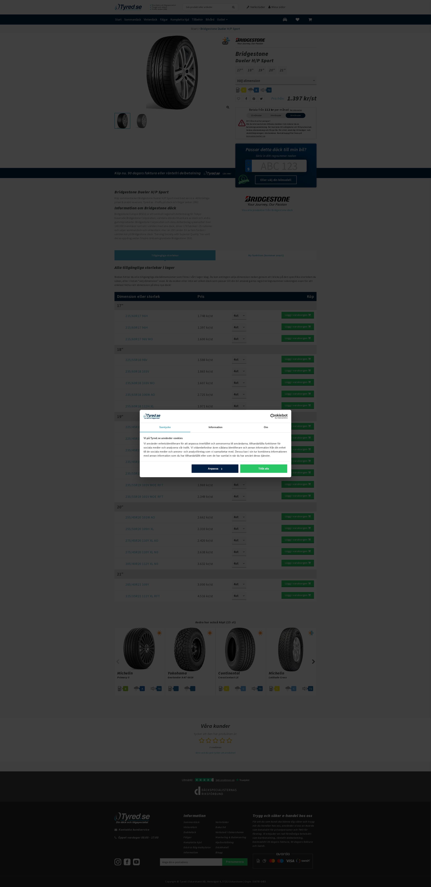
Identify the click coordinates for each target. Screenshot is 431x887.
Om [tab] (266, 427)
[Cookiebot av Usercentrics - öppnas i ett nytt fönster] (273, 416)
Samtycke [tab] (165, 427)
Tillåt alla (263, 468)
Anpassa (213, 468)
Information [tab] (215, 427)
